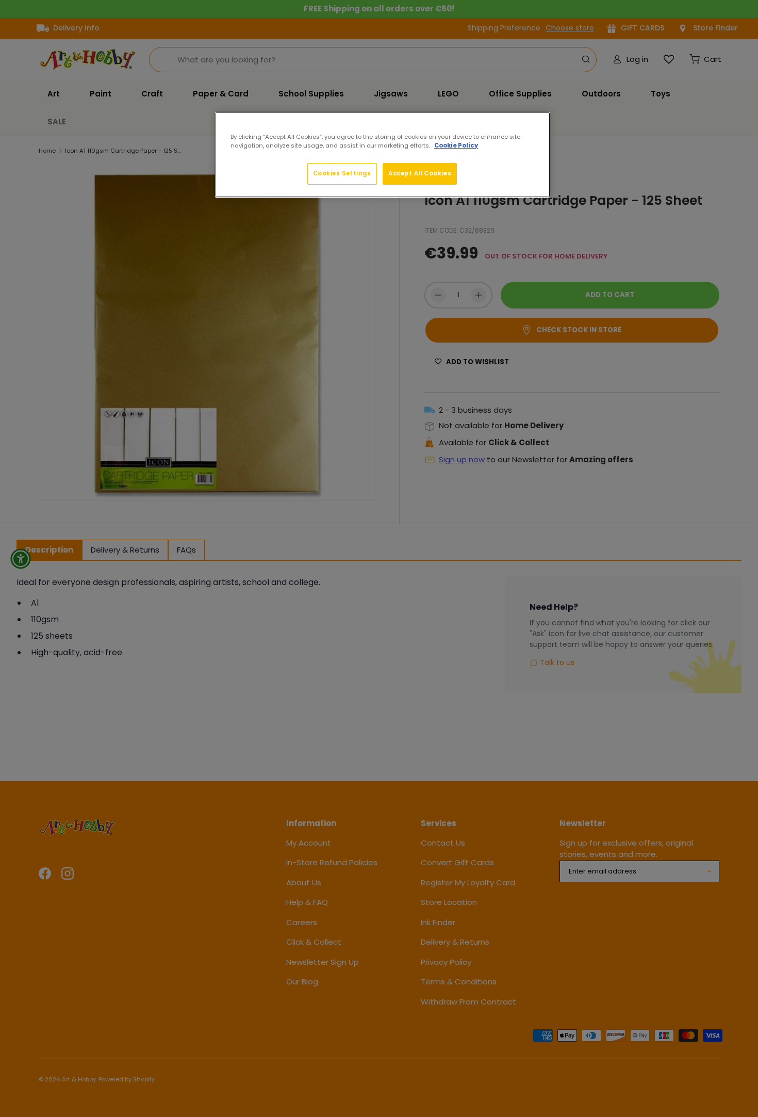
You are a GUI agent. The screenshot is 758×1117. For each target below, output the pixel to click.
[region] (382, 155)
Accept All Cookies (419, 173)
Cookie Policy (456, 145)
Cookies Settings (342, 173)
